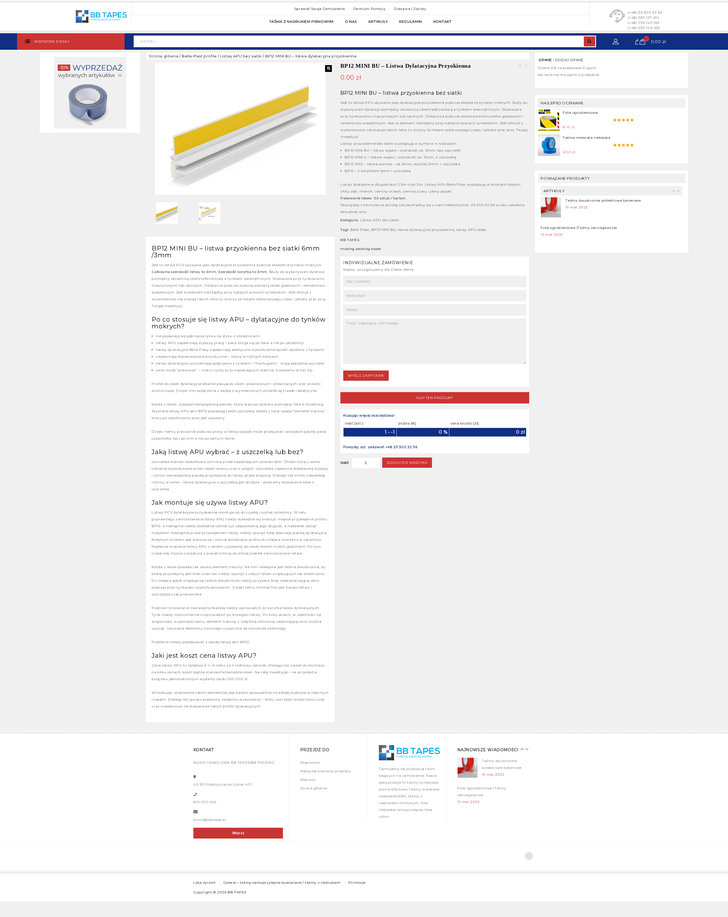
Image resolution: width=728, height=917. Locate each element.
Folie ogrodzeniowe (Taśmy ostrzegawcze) (579, 222)
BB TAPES (237, 892)
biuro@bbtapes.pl (209, 819)
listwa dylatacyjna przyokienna (426, 229)
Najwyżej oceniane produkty (325, 771)
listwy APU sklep (471, 229)
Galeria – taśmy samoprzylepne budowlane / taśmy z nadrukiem (281, 882)
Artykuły (378, 21)
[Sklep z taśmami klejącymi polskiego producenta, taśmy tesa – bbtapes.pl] (101, 16)
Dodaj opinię (569, 60)
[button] (328, 68)
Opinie (545, 60)
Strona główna (163, 56)
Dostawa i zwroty (410, 9)
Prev (672, 190)
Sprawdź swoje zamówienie (319, 9)
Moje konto (310, 762)
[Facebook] (528, 856)
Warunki (308, 779)
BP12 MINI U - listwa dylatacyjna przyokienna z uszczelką (520, 72)
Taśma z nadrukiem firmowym (301, 21)
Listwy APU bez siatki (241, 56)
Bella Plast (359, 229)
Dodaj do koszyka (407, 462)
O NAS (351, 21)
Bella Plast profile (199, 56)
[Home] (90, 92)
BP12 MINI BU (383, 229)
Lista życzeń (204, 882)
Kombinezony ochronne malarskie (526, 69)
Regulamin (410, 21)
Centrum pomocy (369, 9)
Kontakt (442, 21)
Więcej (238, 833)
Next (676, 190)
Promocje (357, 882)
